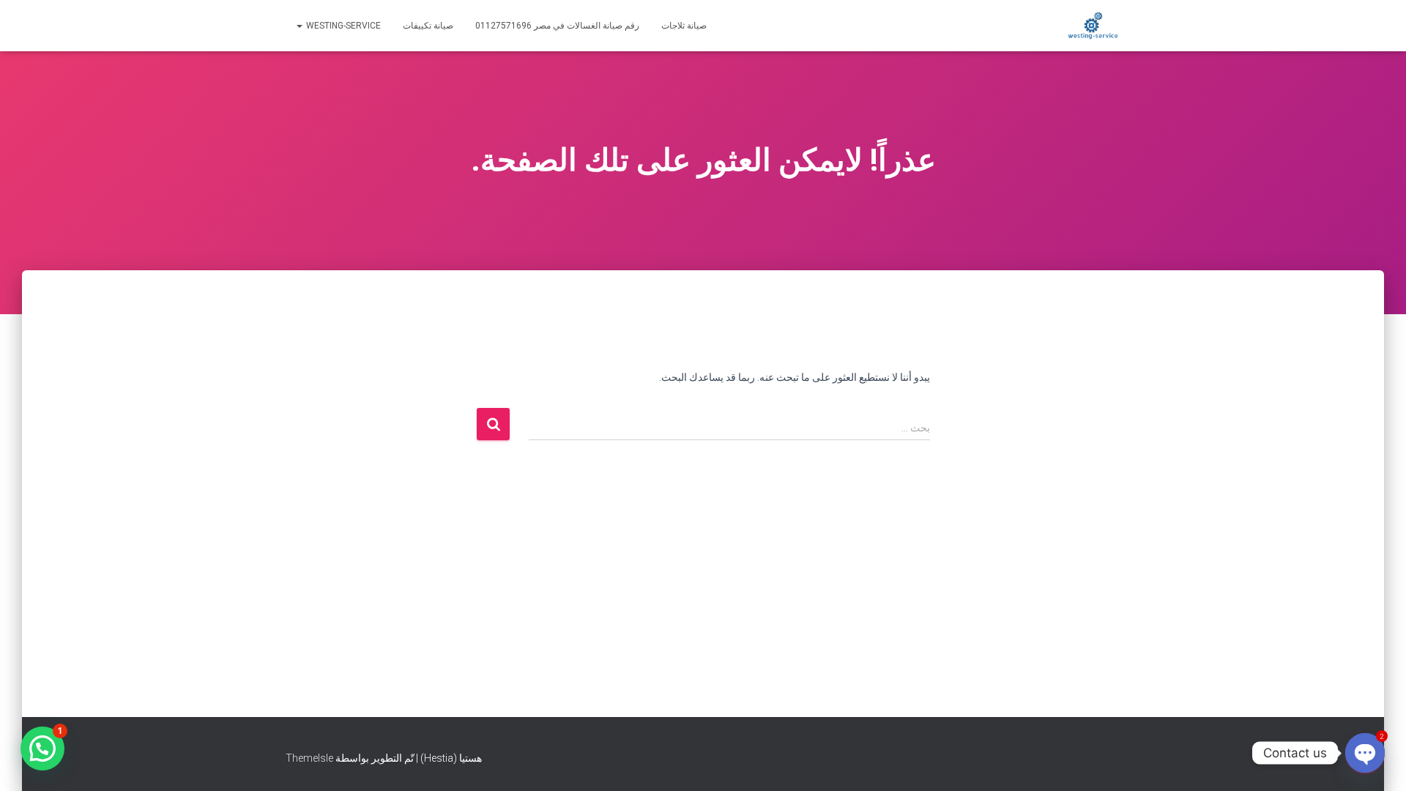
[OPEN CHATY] (1365, 753)
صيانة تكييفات (428, 26)
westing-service (342, 26)
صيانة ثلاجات (684, 26)
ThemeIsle (309, 758)
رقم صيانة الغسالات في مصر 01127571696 (557, 26)
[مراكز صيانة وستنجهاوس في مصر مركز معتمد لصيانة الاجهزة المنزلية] (1092, 25)
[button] (42, 748)
